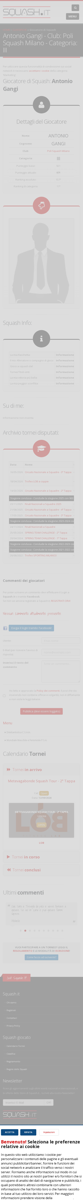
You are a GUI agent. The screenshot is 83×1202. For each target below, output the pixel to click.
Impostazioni (49, 1132)
